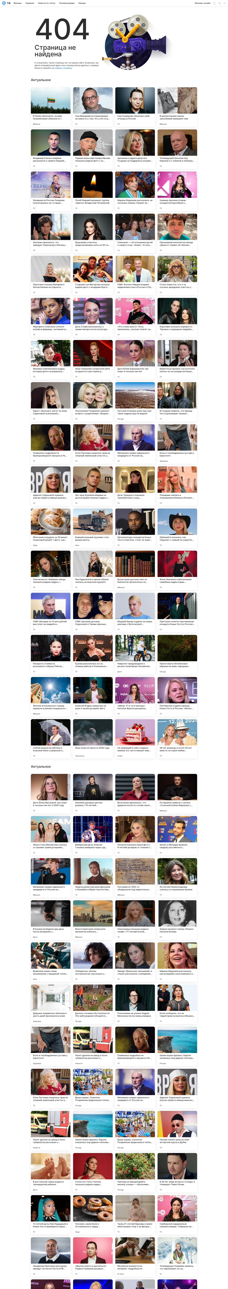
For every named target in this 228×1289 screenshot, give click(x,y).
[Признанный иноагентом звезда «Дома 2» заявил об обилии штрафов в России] (177, 233)
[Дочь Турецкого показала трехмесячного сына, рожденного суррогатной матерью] (135, 486)
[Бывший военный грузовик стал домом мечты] (93, 528)
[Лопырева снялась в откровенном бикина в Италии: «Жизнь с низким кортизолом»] (177, 486)
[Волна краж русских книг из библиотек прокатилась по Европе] (135, 570)
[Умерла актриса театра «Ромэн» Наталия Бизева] (177, 1173)
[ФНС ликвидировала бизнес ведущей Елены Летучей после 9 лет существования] (50, 823)
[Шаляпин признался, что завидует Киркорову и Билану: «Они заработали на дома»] (50, 233)
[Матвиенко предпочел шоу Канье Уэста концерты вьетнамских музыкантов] (177, 949)
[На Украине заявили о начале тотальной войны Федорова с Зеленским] (177, 1046)
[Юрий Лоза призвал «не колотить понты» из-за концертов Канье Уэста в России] (177, 360)
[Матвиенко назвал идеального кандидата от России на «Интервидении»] (135, 444)
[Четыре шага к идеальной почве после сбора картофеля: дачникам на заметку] (93, 949)
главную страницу (63, 68)
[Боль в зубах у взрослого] (177, 991)
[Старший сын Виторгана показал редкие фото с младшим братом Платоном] (93, 275)
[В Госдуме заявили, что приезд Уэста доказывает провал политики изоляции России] (177, 402)
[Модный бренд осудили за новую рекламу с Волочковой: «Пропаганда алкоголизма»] (135, 612)
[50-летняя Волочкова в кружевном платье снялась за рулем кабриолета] (135, 823)
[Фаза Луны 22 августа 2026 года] (93, 739)
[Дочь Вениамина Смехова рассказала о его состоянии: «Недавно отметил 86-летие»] (93, 991)
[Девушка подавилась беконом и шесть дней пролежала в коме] (50, 1257)
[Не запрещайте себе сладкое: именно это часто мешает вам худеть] (135, 739)
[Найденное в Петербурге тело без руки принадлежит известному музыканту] (135, 781)
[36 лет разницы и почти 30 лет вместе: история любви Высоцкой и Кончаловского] (177, 739)
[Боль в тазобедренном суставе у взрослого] (177, 444)
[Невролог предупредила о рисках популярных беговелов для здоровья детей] (135, 654)
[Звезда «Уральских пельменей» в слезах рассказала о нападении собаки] (135, 1215)
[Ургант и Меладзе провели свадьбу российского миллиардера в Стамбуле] (177, 1088)
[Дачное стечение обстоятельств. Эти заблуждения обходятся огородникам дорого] (93, 1257)
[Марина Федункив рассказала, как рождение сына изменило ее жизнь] (177, 1215)
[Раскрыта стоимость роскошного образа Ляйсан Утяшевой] (50, 654)
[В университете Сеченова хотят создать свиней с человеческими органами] (50, 781)
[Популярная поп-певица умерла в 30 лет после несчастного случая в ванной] (177, 823)
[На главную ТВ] (8, 3)
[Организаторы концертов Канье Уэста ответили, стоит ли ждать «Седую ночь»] (135, 528)
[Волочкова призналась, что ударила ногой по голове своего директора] (135, 1046)
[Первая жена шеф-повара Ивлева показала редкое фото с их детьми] (93, 149)
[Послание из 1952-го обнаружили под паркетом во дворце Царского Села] (135, 1130)
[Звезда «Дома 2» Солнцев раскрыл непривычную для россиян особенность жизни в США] (50, 991)
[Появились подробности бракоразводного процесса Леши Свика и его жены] (50, 444)
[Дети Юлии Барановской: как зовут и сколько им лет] (135, 360)
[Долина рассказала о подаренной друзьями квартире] (93, 907)
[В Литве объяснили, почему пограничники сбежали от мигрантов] (50, 107)
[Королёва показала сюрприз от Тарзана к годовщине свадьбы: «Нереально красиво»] (177, 317)
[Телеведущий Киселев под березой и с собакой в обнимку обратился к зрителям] (177, 149)
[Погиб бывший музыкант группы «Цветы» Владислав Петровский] (93, 191)
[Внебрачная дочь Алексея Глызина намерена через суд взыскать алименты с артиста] (93, 1088)
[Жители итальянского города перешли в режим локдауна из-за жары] (50, 697)
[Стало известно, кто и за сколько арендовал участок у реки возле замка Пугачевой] (177, 275)
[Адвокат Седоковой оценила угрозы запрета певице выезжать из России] (50, 486)
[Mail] (4, 3)
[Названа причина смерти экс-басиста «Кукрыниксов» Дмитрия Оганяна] (93, 823)
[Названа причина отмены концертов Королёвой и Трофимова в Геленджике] (177, 191)
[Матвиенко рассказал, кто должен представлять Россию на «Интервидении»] (93, 865)
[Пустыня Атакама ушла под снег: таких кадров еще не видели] (135, 402)
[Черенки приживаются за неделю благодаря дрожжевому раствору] (50, 865)
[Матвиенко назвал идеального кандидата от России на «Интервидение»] (50, 1130)
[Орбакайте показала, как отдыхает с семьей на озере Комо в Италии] (177, 528)
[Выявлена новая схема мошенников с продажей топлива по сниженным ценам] (50, 1215)
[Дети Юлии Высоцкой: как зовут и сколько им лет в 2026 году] (50, 1046)
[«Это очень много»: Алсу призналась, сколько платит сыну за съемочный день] (135, 317)
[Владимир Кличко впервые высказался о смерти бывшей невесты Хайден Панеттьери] (50, 149)
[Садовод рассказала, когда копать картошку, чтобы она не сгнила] (177, 865)
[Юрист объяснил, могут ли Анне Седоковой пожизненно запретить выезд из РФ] (50, 402)
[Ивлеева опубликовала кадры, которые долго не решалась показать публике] (50, 360)
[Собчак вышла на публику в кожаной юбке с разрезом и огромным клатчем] (50, 739)
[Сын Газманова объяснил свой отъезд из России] (135, 107)
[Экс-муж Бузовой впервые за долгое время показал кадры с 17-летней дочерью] (93, 486)
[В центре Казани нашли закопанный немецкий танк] (177, 107)
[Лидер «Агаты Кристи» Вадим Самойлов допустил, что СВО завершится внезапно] (177, 907)
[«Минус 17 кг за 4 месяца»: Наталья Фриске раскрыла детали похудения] (135, 697)
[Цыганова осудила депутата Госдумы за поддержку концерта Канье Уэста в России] (135, 149)
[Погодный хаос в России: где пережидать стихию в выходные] (177, 781)
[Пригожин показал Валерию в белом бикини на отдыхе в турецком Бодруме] (50, 275)
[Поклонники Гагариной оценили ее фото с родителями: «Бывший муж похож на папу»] (93, 402)
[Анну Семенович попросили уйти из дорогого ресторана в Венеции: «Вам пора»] (93, 360)
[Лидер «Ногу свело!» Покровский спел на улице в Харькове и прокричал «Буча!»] (135, 907)
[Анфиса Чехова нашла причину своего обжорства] (135, 865)
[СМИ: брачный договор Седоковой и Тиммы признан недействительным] (93, 612)
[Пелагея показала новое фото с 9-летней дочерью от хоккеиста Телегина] (135, 1088)
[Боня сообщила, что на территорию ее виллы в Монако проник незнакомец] (177, 1257)
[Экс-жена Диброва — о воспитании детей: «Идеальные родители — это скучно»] (50, 949)
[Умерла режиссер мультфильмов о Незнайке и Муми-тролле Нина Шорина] (93, 1130)
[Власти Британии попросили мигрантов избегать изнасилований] (93, 1173)
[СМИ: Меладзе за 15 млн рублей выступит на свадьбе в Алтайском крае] (50, 612)
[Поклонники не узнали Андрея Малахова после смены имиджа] (135, 1257)
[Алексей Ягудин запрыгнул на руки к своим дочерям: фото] (93, 697)
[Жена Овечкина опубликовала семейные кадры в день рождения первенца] (177, 570)
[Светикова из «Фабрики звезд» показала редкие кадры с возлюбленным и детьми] (50, 570)
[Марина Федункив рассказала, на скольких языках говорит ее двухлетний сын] (135, 191)
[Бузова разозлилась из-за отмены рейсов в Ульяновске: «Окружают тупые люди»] (93, 654)
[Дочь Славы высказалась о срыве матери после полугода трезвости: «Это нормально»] (93, 317)
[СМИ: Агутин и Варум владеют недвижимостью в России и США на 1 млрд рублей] (135, 275)
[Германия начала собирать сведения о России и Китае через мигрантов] (93, 781)
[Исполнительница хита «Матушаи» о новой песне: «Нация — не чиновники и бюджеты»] (50, 907)
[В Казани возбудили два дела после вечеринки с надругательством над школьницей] (50, 1173)
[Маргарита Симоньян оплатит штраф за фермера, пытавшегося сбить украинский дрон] (50, 317)
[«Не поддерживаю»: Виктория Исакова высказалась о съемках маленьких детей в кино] (135, 991)
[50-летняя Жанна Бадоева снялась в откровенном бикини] (177, 1130)
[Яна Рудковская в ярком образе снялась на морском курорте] (93, 570)
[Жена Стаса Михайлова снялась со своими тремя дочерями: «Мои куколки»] (50, 1088)
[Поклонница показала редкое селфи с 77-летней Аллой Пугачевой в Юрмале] (135, 1173)
